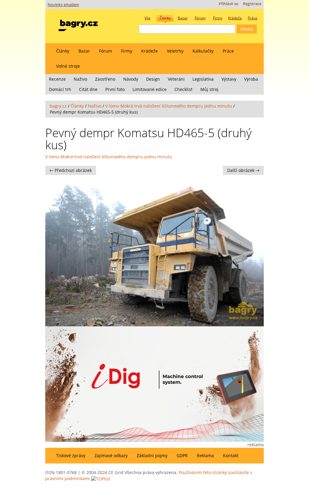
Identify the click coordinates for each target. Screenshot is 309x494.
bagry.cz (58, 106)
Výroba (251, 79)
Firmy (126, 51)
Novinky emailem (63, 4)
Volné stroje (68, 66)
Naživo (80, 79)
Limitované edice (149, 89)
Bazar (84, 51)
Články (62, 51)
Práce (228, 51)
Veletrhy (175, 51)
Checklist (183, 89)
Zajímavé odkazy (111, 455)
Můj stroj (209, 89)
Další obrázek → (243, 170)
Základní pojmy (152, 455)
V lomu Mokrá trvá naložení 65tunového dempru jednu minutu (168, 106)
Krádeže (149, 51)
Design (153, 79)
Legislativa (203, 79)
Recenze (57, 79)
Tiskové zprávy (70, 455)
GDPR (182, 455)
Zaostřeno (105, 79)
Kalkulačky (203, 51)
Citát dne (88, 89)
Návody (130, 79)
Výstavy (228, 79)
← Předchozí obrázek (70, 170)
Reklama (205, 455)
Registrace (252, 3)
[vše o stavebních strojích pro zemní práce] (78, 24)
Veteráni (176, 79)
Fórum (105, 51)
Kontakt (230, 455)
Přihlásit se (228, 3)
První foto (115, 89)
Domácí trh (60, 89)
